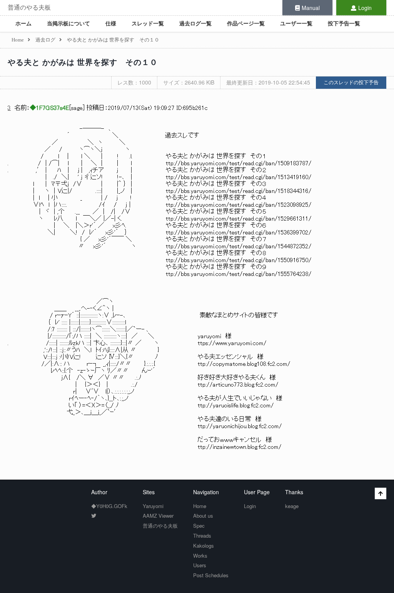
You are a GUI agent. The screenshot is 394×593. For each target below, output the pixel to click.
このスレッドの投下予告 (351, 82)
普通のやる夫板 (29, 7)
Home (199, 506)
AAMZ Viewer (158, 515)
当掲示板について (68, 24)
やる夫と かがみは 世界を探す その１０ (83, 62)
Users (199, 565)
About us (203, 515)
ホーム (23, 24)
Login (365, 8)
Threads (202, 535)
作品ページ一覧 (246, 24)
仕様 (110, 24)
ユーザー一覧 (296, 24)
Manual (311, 8)
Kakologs (203, 545)
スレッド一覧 (148, 24)
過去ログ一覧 (195, 24)
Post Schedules (211, 575)
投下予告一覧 (344, 24)
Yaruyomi (153, 506)
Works (200, 555)
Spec (199, 525)
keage (292, 506)
